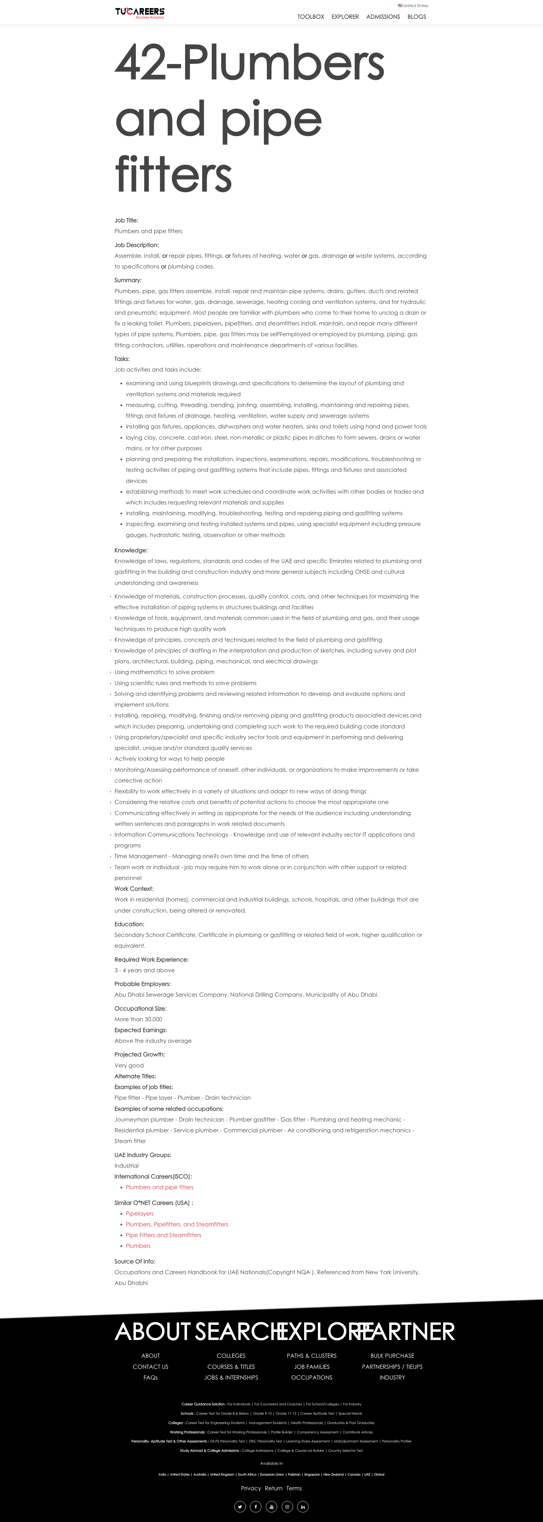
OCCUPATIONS (312, 1377)
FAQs (151, 1377)
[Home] (140, 14)
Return (274, 1488)
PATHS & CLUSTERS (312, 1355)
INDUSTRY (392, 1377)
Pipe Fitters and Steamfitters (163, 1235)
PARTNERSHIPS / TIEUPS (392, 1366)
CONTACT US (151, 1366)
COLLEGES (231, 1355)
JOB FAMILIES (312, 1366)
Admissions (383, 16)
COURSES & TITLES (231, 1366)
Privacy (251, 1488)
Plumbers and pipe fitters (160, 1187)
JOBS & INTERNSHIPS (231, 1377)
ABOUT (150, 1355)
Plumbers (138, 1245)
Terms (294, 1488)
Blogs (417, 16)
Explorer (345, 16)
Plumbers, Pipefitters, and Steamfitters (177, 1224)
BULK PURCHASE (392, 1355)
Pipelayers (140, 1213)
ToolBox (311, 16)
